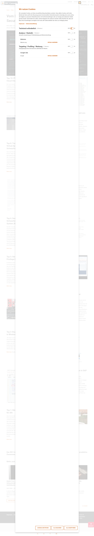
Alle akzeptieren (70, 527)
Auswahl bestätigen (43, 527)
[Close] (80, 3)
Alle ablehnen (57, 527)
